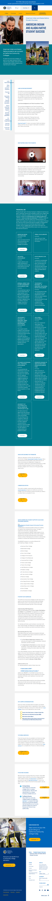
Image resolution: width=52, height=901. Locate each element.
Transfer (30, 868)
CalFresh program (33, 780)
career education (22, 489)
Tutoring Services (7, 124)
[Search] (35, 7)
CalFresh (25, 800)
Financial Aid (7, 92)
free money (33, 778)
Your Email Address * (42, 883)
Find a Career (13, 13)
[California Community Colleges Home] (7, 8)
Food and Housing (7, 128)
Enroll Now (27, 8)
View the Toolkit (22, 123)
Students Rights (5, 894)
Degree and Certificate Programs (33, 870)
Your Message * (41, 876)
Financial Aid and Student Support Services (33, 873)
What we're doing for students (7, 87)
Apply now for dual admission (29, 1)
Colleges (6, 13)
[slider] (32, 161)
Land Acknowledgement (7, 81)
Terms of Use (13, 892)
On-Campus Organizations (7, 119)
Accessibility (18, 892)
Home (30, 852)
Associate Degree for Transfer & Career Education (7, 99)
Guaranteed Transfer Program (35, 459)
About (30, 876)
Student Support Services (39, 852)
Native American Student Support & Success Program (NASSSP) (6, 110)
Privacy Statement (6, 892)
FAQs (30, 878)
